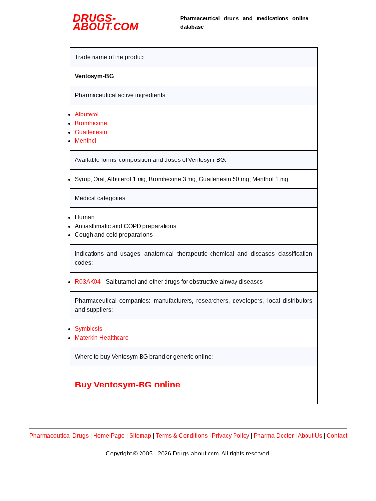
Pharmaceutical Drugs (59, 436)
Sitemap (140, 436)
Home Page (109, 436)
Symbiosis (88, 328)
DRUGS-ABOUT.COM (105, 22)
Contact (337, 436)
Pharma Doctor (274, 436)
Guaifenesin (91, 132)
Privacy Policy (230, 436)
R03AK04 (88, 281)
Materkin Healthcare (102, 337)
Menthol (85, 140)
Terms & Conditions (182, 436)
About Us (310, 436)
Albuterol (87, 114)
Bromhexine (91, 123)
